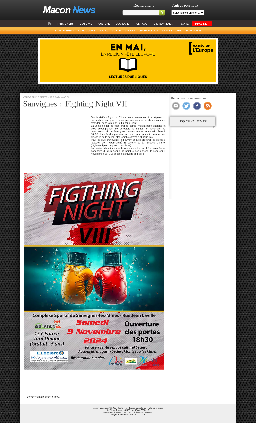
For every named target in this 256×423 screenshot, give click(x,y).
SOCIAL (103, 30)
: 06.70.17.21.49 (128, 414)
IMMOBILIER (202, 23)
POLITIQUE (141, 23)
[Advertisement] (56, 144)
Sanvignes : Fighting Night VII (75, 103)
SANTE (185, 23)
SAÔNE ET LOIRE (172, 30)
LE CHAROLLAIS (148, 30)
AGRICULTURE (86, 30)
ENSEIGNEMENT (64, 30)
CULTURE (104, 23)
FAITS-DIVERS (65, 23)
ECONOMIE (122, 23)
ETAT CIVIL (86, 23)
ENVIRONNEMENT (164, 23)
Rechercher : (143, 5)
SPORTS (130, 30)
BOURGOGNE (193, 30)
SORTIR (116, 30)
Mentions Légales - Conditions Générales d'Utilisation (128, 412)
